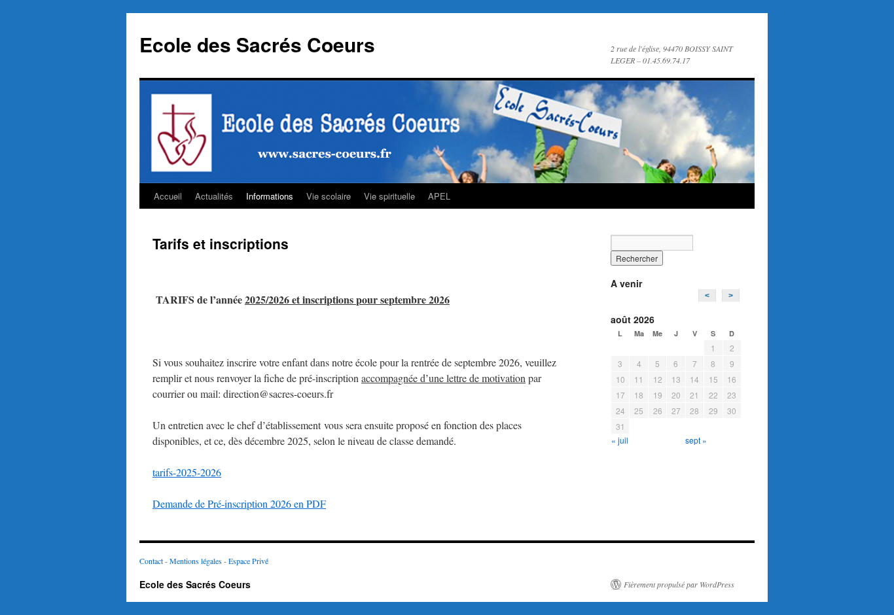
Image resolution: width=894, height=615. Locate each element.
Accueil (168, 196)
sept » (696, 440)
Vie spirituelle (389, 196)
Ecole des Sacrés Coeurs (257, 44)
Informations (269, 196)
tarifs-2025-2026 (186, 472)
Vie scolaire (328, 196)
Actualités (214, 196)
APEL (439, 196)
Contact (151, 560)
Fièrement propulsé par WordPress (679, 584)
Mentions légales (196, 560)
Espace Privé (248, 560)
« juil (619, 440)
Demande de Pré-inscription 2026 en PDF (239, 503)
